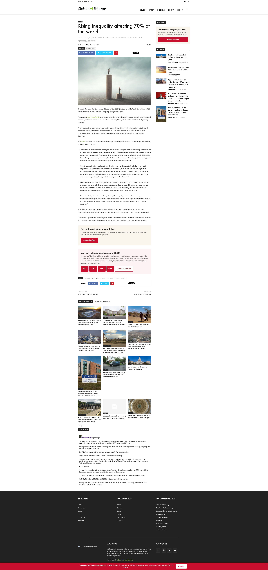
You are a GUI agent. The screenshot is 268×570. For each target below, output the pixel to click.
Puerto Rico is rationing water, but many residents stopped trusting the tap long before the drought (89, 419)
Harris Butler (172, 89)
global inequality (100, 278)
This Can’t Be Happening (164, 508)
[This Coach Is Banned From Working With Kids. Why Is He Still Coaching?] (114, 406)
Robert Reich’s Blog (162, 505)
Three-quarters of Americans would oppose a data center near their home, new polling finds (89, 322)
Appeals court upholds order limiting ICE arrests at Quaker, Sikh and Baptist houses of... (179, 83)
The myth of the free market (88, 294)
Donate (171, 10)
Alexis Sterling (172, 103)
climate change (88, 278)
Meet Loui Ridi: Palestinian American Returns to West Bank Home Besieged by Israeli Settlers (139, 346)
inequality (110, 278)
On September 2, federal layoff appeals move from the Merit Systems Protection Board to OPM (113, 322)
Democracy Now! (162, 517)
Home (80, 505)
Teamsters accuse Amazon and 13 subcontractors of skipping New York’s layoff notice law (114, 374)
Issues (142, 10)
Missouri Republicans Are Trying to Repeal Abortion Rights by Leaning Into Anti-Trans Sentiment (89, 348)
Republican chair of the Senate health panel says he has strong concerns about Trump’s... (178, 111)
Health (80, 389)
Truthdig (159, 520)
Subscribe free (89, 240)
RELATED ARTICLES (85, 302)
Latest (151, 10)
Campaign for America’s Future (166, 511)
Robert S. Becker (173, 62)
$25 (93, 269)
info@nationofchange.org (124, 560)
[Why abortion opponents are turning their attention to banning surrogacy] (139, 406)
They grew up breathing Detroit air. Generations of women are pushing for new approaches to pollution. (114, 350)
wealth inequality (121, 278)
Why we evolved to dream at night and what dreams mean (178, 69)
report (83, 141)
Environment (82, 317)
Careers (119, 511)
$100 (110, 269)
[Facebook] (178, 1)
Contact (119, 520)
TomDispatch (160, 514)
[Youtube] (188, 1)
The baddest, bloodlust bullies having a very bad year (178, 57)
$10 (84, 269)
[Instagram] (181, 1)
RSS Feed (81, 520)
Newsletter (82, 508)
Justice (80, 21)
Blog (79, 514)
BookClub (81, 517)
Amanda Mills (84, 45)
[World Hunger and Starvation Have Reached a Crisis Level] (139, 314)
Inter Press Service (93, 117)
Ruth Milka (171, 117)
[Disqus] (114, 460)
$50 (101, 269)
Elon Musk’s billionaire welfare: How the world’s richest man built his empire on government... (178, 97)
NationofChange (90, 48)
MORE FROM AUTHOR (102, 302)
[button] (187, 9)
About (119, 505)
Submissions (121, 517)
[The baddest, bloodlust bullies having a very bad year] (139, 360)
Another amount (124, 269)
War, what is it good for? (142, 294)
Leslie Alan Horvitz (174, 74)
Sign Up (180, 10)
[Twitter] (184, 1)
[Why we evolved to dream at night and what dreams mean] (161, 69)
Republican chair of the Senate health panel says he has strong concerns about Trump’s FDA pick (88, 394)
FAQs (119, 514)
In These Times (161, 530)
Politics (131, 364)
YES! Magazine (161, 527)
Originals (161, 10)
